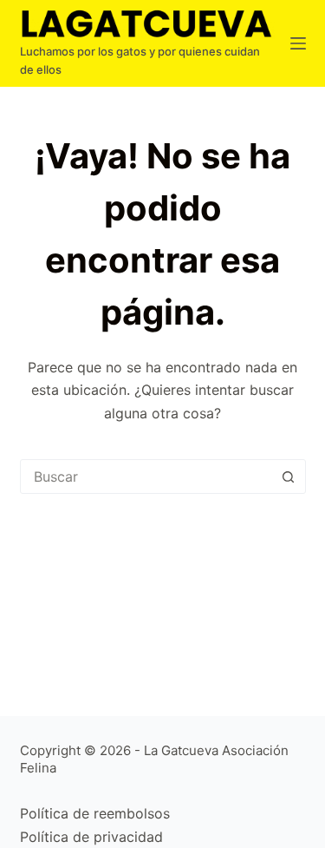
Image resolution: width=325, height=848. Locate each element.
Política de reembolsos (95, 813)
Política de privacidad (91, 836)
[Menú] (298, 43)
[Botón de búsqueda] (288, 476)
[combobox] (146, 476)
